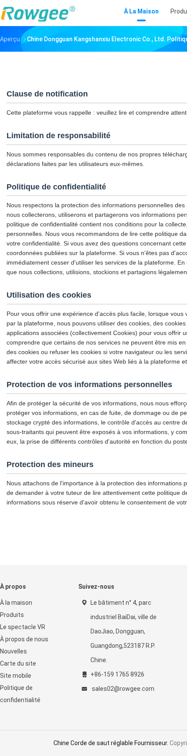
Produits (12, 614)
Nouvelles (13, 651)
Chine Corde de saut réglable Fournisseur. (111, 742)
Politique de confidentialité (20, 693)
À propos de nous (24, 639)
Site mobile (15, 675)
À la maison (16, 602)
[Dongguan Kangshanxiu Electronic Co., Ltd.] (38, 13)
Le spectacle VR (22, 626)
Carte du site (18, 663)
